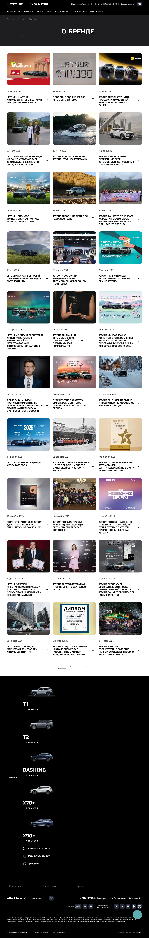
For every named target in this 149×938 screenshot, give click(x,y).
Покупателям (16, 886)
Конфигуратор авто (39, 848)
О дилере (76, 11)
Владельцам (49, 886)
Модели (13, 778)
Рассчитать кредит (39, 856)
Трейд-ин (33, 863)
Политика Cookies (58, 932)
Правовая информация (41, 932)
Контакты (88, 11)
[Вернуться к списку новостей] (22, 36)
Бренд (80, 886)
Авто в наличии (26, 11)
